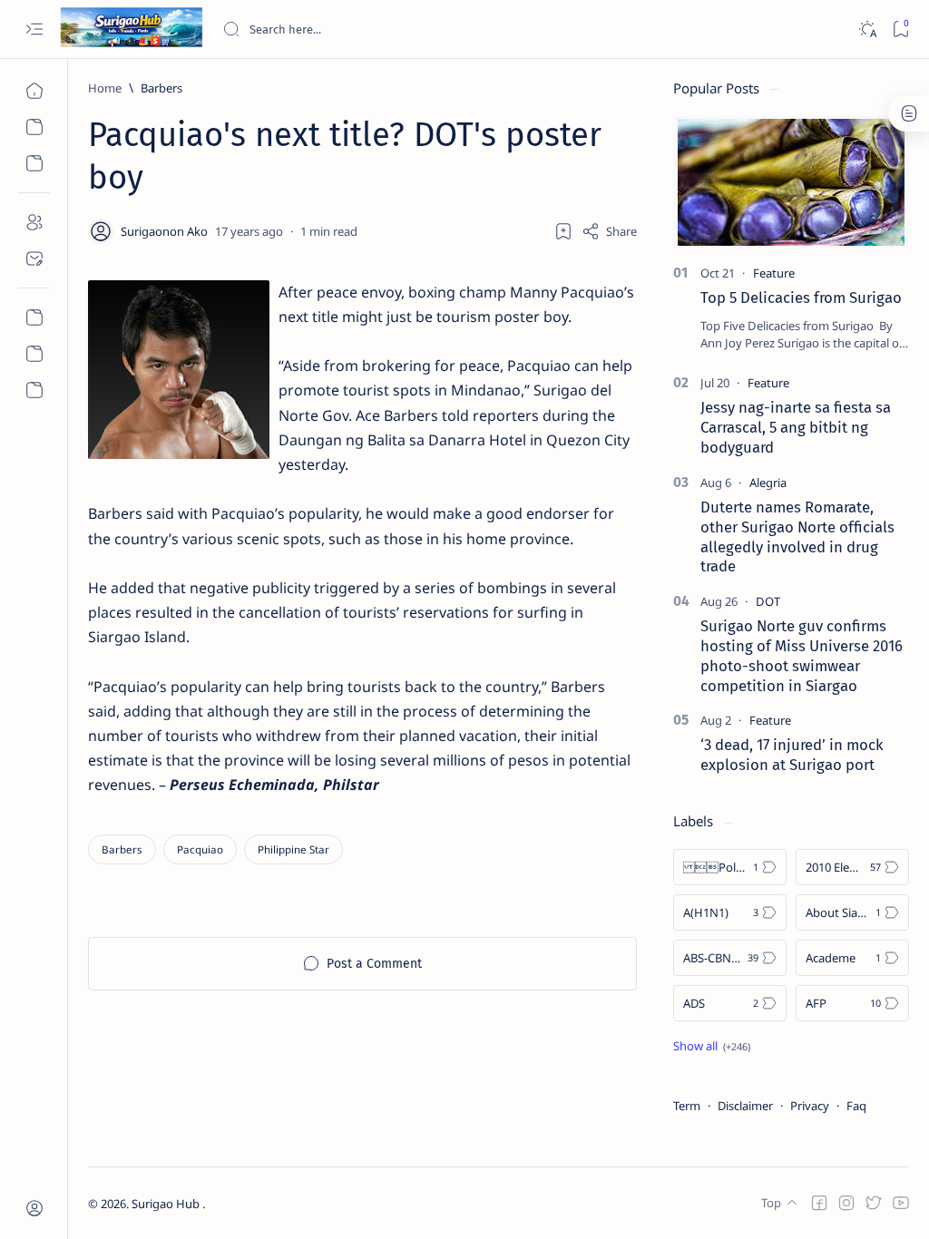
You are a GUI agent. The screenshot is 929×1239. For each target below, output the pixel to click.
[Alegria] (768, 482)
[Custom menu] (34, 317)
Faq (856, 1106)
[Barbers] (122, 849)
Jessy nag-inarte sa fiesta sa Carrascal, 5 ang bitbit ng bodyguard (795, 427)
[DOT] (768, 601)
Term (686, 1106)
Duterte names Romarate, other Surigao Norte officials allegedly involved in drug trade (797, 536)
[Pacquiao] (200, 849)
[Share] (609, 231)
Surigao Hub (167, 1203)
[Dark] (867, 29)
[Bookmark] (900, 29)
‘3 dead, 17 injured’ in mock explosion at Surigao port (792, 755)
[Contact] (34, 258)
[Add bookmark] (563, 231)
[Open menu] (34, 29)
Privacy (809, 1106)
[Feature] (774, 273)
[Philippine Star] (293, 849)
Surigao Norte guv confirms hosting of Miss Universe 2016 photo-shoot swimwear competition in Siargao (801, 655)
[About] (34, 222)
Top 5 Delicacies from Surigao (801, 297)
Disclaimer (745, 1106)
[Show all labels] (711, 1045)
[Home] (34, 91)
